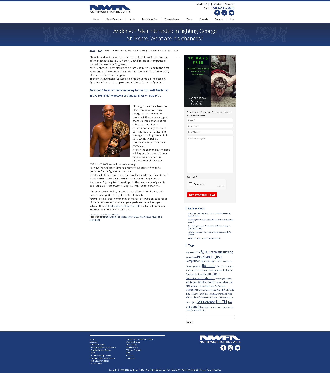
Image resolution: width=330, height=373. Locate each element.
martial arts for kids (198, 286)
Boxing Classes (191, 257)
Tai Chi (132, 18)
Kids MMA (220, 282)
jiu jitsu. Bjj (218, 266)
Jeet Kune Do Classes (100, 361)
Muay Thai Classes (201, 293)
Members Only (203, 4)
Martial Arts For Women (215, 286)
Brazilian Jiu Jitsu (209, 256)
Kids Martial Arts (207, 282)
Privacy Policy (206, 370)
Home (96, 18)
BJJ (202, 251)
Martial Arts (127, 216)
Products (204, 18)
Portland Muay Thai (214, 297)
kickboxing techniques (223, 279)
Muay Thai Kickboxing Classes (103, 347)
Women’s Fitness (171, 18)
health (199, 266)
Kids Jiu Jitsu (191, 282)
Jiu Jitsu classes (216, 270)
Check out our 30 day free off (123, 205)
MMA (136, 216)
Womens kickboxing (198, 310)
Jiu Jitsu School (201, 274)
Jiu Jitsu (104, 216)
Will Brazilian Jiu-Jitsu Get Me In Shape (215, 307)
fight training (207, 261)
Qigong (194, 302)
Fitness (218, 261)
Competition (193, 261)
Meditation (191, 289)
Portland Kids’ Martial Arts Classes (140, 339)
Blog (232, 18)
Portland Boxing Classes (101, 355)
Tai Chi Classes (96, 363)
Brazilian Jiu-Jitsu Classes (101, 350)
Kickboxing (114, 216)
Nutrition (214, 294)
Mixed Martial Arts (213, 290)
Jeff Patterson (113, 214)
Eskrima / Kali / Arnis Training (103, 358)
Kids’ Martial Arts (149, 18)
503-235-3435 (223, 8)
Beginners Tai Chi (193, 252)
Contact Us (229, 4)
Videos (189, 18)
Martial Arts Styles (114, 18)
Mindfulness (200, 290)
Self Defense (206, 302)
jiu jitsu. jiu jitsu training (201, 270)
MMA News (145, 216)
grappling (193, 266)
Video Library (131, 344)
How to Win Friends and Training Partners (204, 238)
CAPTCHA (192, 176)
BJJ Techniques (214, 252)
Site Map (217, 370)
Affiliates (217, 4)
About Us (219, 18)
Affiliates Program (133, 350)
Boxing (228, 252)
